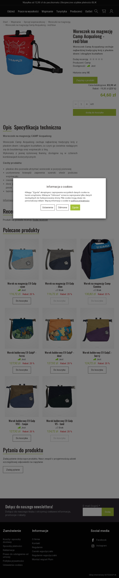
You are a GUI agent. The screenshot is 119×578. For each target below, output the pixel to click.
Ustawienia (47, 207)
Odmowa (62, 207)
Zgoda (75, 207)
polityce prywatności (80, 201)
